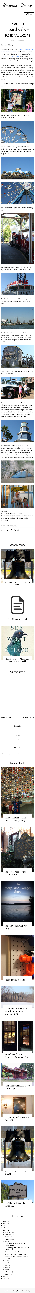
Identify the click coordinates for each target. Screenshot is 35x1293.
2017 (4, 1230)
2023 (4, 1221)
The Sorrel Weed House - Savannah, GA (15, 873)
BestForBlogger (27, 1290)
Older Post (28, 717)
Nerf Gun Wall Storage (14, 979)
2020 (4, 1223)
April (6, 1267)
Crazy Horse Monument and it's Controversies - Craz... (15, 1244)
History (18, 735)
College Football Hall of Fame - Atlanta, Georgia (15, 819)
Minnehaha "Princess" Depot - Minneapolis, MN (17, 1087)
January (7, 1274)
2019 (4, 1225)
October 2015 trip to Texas (10, 56)
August (7, 1241)
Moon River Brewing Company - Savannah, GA (16, 1055)
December (8, 1232)
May (6, 1265)
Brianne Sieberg (17, 5)
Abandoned (17, 731)
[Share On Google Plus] (14, 530)
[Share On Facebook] (11, 530)
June (6, 1263)
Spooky (17, 739)
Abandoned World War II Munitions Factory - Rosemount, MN (15, 1011)
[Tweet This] (7, 530)
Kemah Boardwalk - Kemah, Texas (16, 1254)
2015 (4, 1278)
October (7, 1237)
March (7, 1269)
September (8, 1239)
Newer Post (7, 717)
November (8, 1234)
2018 (4, 1228)
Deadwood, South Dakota (13, 1252)
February (8, 1272)
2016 (4, 1276)
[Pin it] (18, 530)
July (6, 1260)
